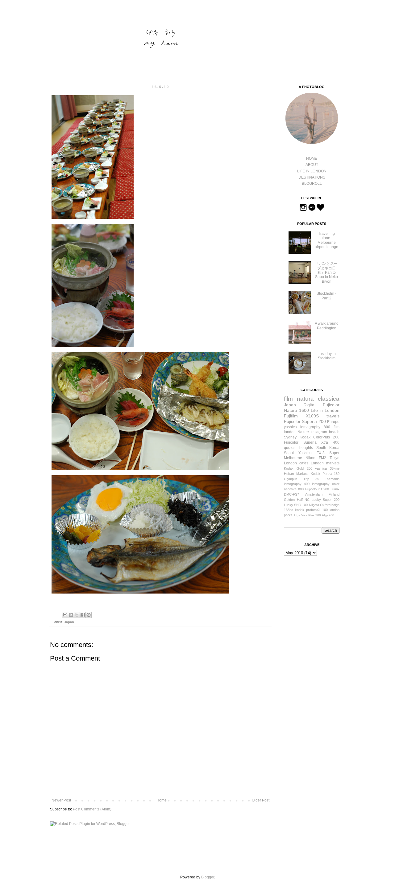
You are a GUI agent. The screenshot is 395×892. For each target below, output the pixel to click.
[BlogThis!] (71, 615)
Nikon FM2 (316, 458)
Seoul (289, 453)
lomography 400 (297, 484)
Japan (69, 622)
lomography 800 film (319, 427)
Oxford (325, 505)
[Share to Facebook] (83, 615)
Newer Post (61, 800)
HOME (311, 158)
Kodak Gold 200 (298, 468)
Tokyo (334, 458)
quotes (289, 448)
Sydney (290, 437)
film (288, 398)
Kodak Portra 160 (325, 474)
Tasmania (332, 479)
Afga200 (328, 515)
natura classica (318, 398)
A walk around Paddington (327, 325)
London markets (325, 463)
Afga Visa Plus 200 (307, 515)
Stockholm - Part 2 (326, 295)
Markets (302, 474)
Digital (309, 404)
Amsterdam (313, 494)
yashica (290, 427)
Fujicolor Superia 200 (305, 421)
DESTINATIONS (311, 177)
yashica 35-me (327, 468)
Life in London (325, 410)
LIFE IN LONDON (311, 171)
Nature (303, 432)
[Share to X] (77, 615)
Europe (333, 422)
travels (332, 415)
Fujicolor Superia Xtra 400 (311, 442)
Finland (334, 494)
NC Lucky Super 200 (322, 499)
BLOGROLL (312, 183)
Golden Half (293, 499)
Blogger (207, 877)
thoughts (305, 448)
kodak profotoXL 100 (311, 510)
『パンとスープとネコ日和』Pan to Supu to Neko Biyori (326, 272)
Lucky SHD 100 (296, 505)
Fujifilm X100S (301, 415)
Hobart (289, 474)
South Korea (327, 448)
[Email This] (65, 615)
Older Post (260, 800)
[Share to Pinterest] (88, 615)
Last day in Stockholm (327, 356)
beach (334, 432)
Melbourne (293, 458)
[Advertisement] (315, 596)
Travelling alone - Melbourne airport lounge (326, 240)
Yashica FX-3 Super (318, 453)
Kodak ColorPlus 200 (319, 437)
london (290, 432)
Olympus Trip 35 (301, 479)
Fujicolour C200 (317, 489)
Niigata (314, 505)
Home (161, 800)
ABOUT (312, 165)
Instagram (318, 432)
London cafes (296, 463)
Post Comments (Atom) (92, 809)
